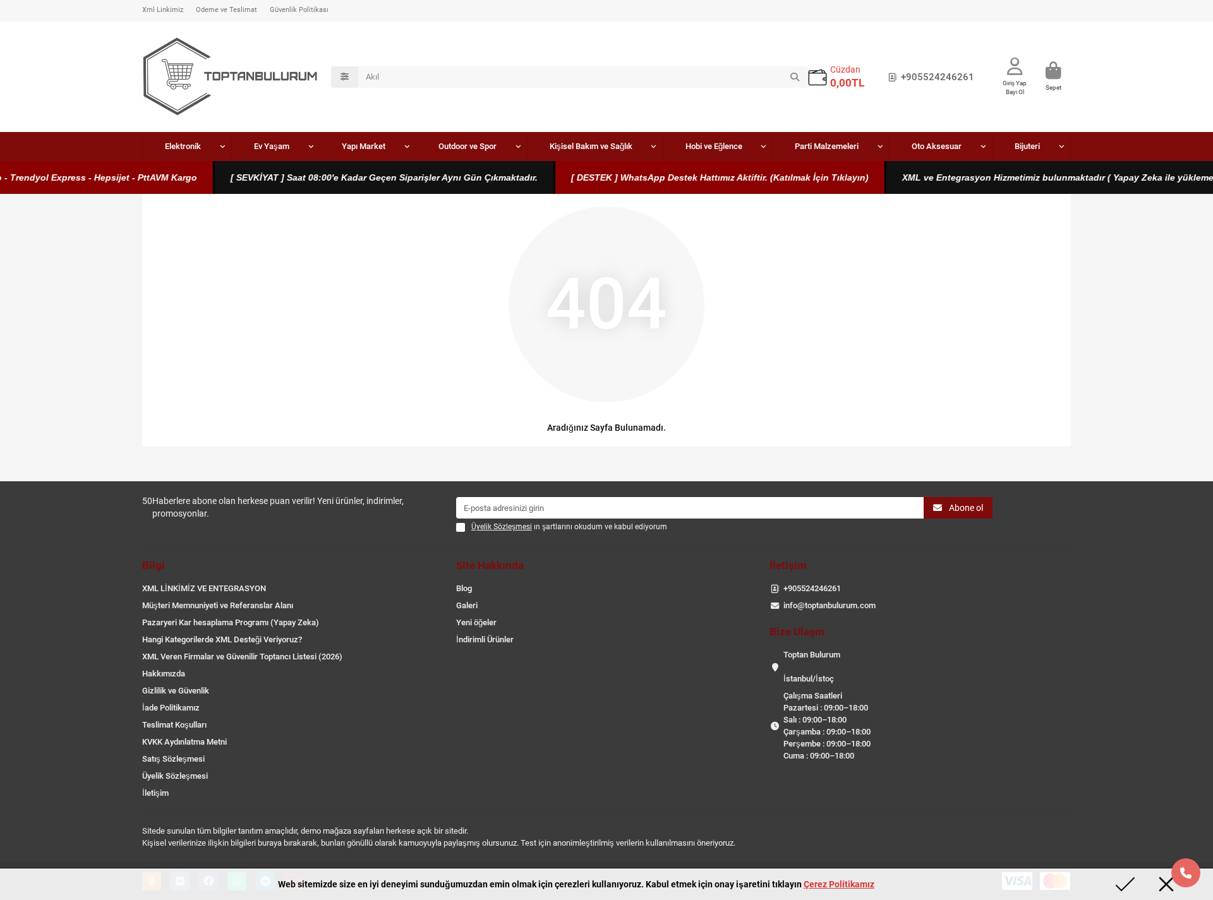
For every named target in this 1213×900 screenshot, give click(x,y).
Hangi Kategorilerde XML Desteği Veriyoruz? (222, 639)
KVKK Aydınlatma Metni (184, 742)
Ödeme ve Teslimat (226, 10)
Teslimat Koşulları (174, 724)
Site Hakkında (490, 565)
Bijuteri (1027, 146)
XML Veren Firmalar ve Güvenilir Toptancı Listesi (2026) (242, 656)
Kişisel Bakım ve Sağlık (591, 146)
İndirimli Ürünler (485, 639)
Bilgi (153, 565)
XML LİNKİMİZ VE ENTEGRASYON (204, 588)
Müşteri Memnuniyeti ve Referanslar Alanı (217, 605)
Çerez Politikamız (839, 884)
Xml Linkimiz (162, 10)
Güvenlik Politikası (299, 10)
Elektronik (183, 146)
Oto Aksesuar (937, 146)
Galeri (467, 605)
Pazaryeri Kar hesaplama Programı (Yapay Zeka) (230, 622)
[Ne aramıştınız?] (794, 77)
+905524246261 (937, 77)
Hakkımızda (163, 673)
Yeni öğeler (476, 622)
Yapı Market (363, 146)
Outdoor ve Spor (467, 146)
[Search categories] (344, 77)
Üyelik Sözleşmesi (175, 776)
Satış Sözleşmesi (173, 759)
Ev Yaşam (271, 146)
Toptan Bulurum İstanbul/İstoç (811, 666)
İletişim (155, 793)
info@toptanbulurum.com (829, 605)
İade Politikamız (171, 707)
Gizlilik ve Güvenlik (175, 690)
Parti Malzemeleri (827, 146)
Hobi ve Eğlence (713, 146)
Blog (464, 588)
